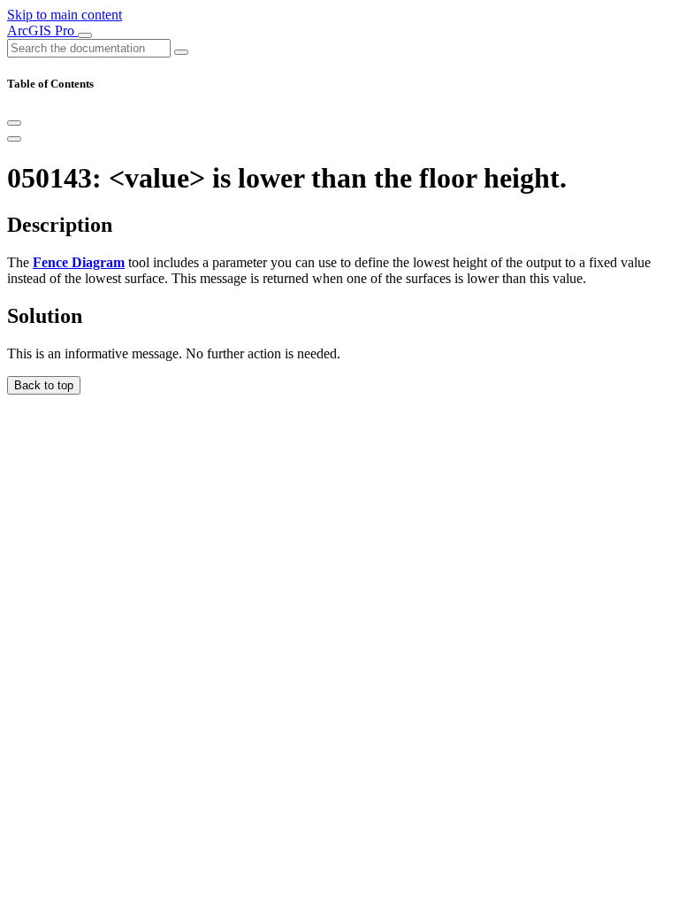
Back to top (43, 385)
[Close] (14, 123)
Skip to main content (64, 14)
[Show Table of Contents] (14, 139)
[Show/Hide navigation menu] (85, 35)
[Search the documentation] (181, 52)
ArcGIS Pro (42, 30)
